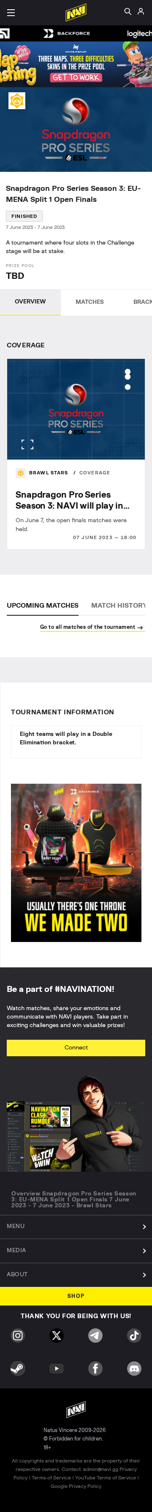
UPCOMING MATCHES (43, 605)
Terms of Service (51, 1477)
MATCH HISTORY (119, 605)
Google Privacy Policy (76, 1486)
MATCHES (90, 302)
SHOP (76, 1296)
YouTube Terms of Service (105, 1477)
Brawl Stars (49, 473)
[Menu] (11, 12)
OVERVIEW (30, 302)
